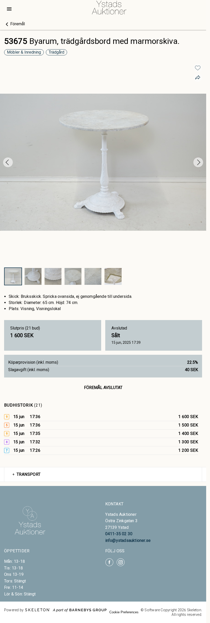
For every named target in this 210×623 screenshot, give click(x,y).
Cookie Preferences (124, 612)
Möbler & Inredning (24, 52)
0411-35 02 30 (119, 533)
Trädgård (56, 52)
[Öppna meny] (9, 9)
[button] (14, 24)
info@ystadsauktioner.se (128, 540)
